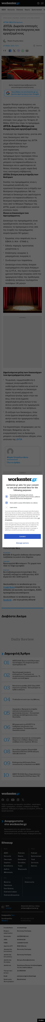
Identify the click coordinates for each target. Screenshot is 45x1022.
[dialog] (22, 511)
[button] (22, 507)
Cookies (41, 1020)
